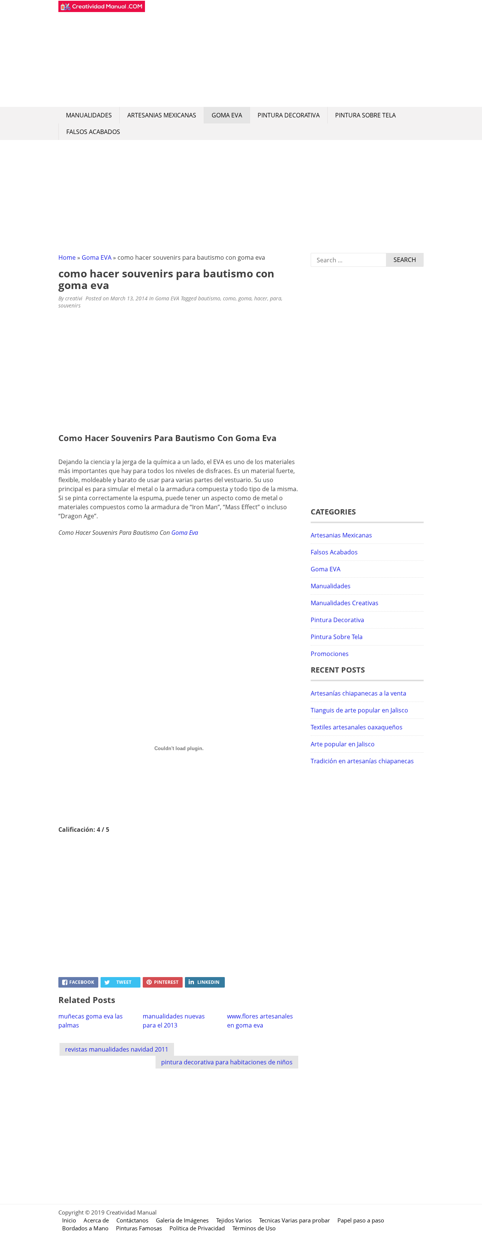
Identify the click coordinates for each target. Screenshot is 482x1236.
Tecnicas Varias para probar (294, 1220)
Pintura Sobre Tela (365, 115)
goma (245, 298)
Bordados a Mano (85, 1228)
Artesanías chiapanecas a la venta (358, 693)
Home (67, 257)
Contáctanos (132, 1220)
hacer (260, 298)
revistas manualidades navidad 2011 (116, 1049)
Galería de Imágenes (182, 1220)
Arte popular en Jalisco (343, 744)
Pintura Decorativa (289, 115)
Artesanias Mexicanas (161, 115)
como (229, 298)
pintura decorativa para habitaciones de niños (227, 1062)
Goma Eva (184, 532)
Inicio (69, 1220)
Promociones (330, 654)
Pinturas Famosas (139, 1228)
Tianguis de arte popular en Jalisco (359, 710)
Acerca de (96, 1220)
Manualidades (89, 115)
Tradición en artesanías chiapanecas (362, 761)
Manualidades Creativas (344, 603)
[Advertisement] (284, 53)
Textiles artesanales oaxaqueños (357, 727)
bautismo (209, 298)
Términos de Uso (254, 1228)
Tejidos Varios (234, 1220)
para (275, 298)
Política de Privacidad (197, 1228)
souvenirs (69, 305)
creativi (73, 298)
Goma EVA (227, 115)
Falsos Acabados (93, 132)
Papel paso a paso (360, 1220)
